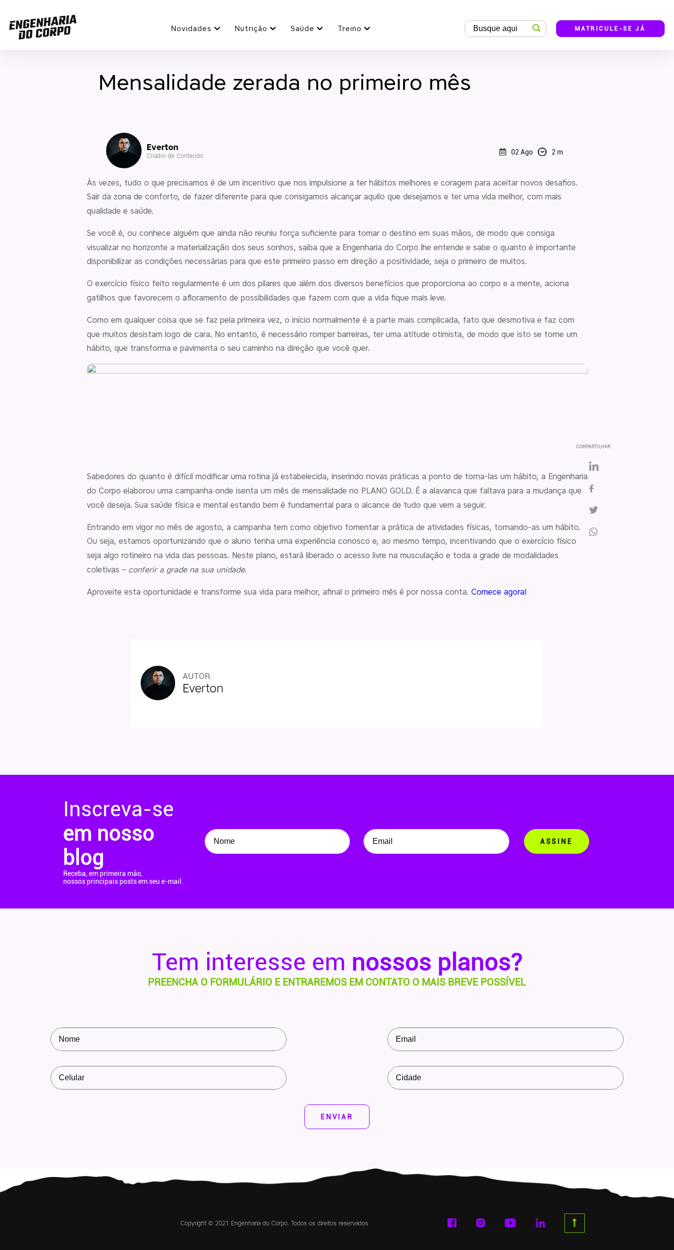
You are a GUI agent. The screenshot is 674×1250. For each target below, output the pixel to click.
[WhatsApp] (597, 532)
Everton (175, 150)
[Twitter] (593, 510)
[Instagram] (480, 1222)
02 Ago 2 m (537, 152)
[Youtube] (510, 1222)
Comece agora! (500, 592)
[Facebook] (593, 489)
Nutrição (251, 28)
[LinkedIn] (593, 466)
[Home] (42, 24)
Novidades (191, 28)
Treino (349, 28)
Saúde (302, 28)
